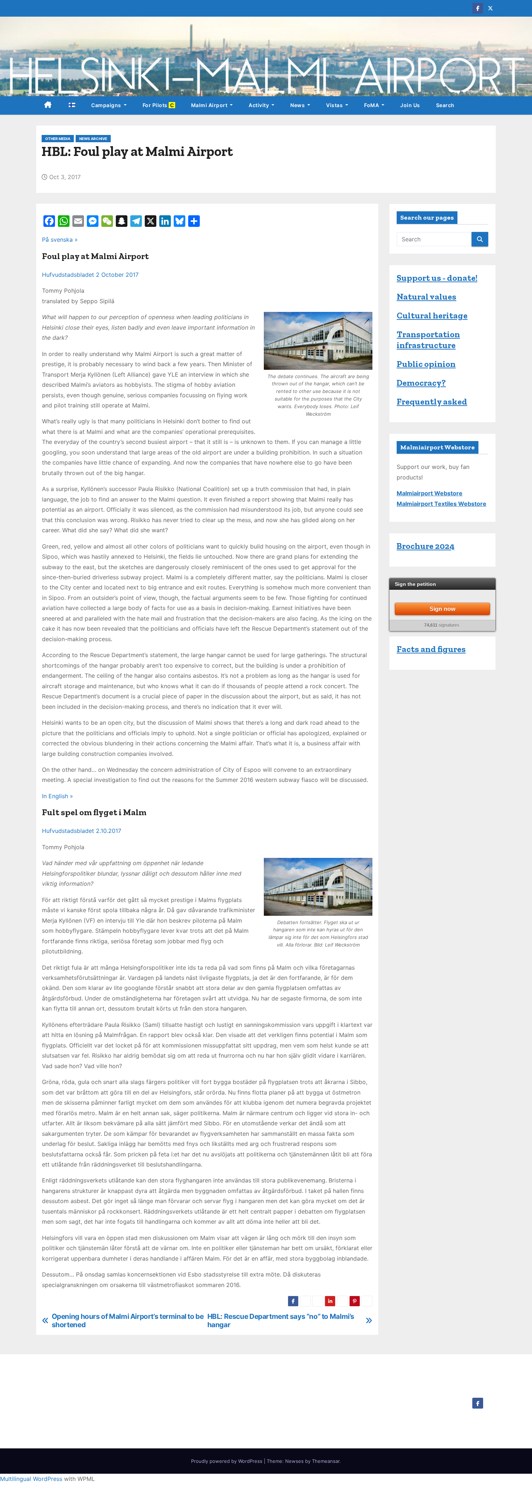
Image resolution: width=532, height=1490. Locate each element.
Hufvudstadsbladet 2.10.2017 (81, 830)
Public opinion (426, 364)
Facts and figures (431, 649)
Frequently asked (432, 401)
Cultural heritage (432, 315)
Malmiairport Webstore (430, 493)
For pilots (159, 105)
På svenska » (60, 239)
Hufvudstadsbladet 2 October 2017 (90, 274)
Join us (410, 105)
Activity (259, 105)
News (298, 105)
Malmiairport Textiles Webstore (441, 503)
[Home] (48, 105)
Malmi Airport (210, 105)
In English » (57, 796)
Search (445, 105)
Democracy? (421, 382)
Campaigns (106, 105)
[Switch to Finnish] (72, 105)
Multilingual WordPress (31, 1478)
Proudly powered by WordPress (227, 1461)
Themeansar (325, 1461)
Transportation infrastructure (428, 339)
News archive (93, 138)
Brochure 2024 (426, 546)
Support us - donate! (437, 277)
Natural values (426, 296)
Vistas (335, 105)
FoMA (372, 105)
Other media (57, 138)
